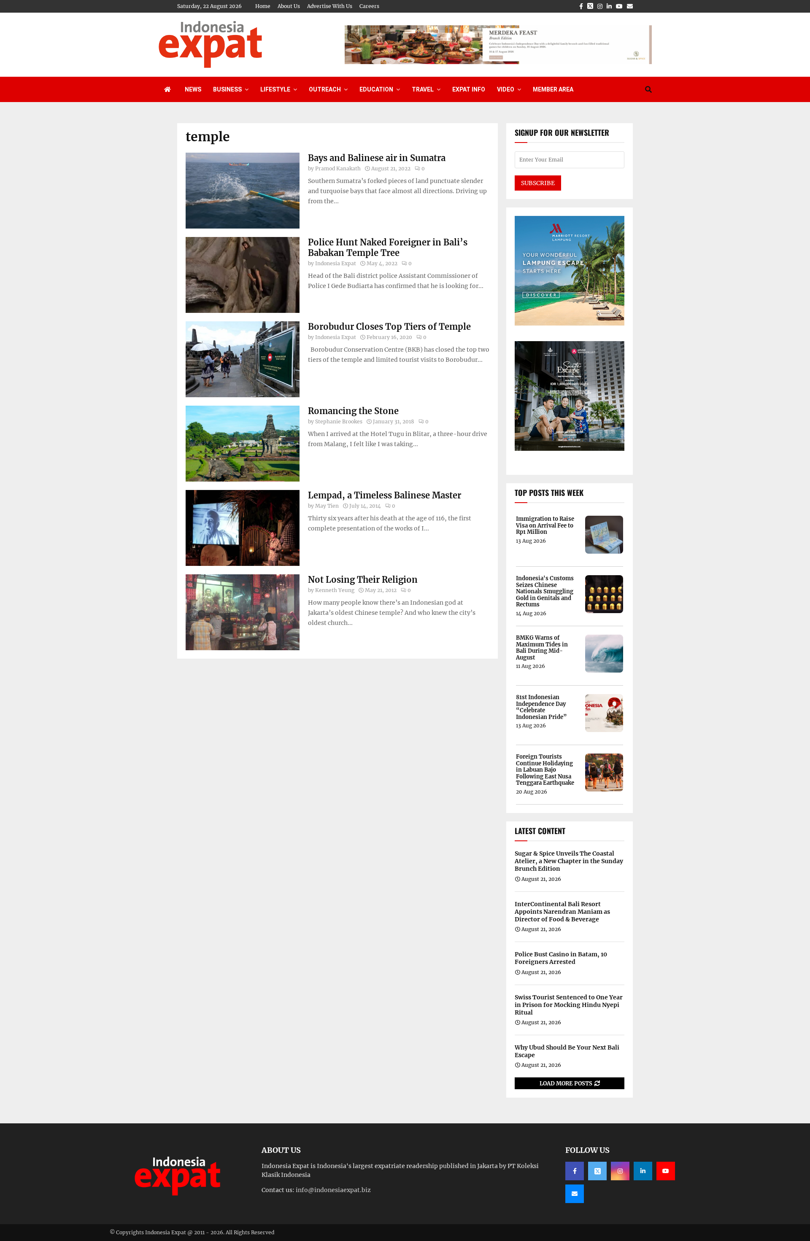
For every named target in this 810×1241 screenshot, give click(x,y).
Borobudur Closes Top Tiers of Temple (389, 326)
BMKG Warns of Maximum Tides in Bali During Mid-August (542, 648)
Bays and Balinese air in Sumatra (377, 158)
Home (262, 6)
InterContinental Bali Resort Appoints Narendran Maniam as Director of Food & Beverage (562, 911)
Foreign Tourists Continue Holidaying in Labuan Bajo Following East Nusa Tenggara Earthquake (545, 770)
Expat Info (468, 89)
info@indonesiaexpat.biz (333, 1190)
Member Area (553, 89)
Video (505, 89)
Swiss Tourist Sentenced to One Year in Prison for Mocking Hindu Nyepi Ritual (569, 1004)
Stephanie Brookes (338, 421)
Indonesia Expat (335, 263)
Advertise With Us (329, 6)
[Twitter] (597, 1171)
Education (376, 89)
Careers (369, 6)
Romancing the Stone (353, 411)
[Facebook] (574, 1171)
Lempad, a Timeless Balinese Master (384, 495)
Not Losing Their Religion (363, 579)
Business (227, 89)
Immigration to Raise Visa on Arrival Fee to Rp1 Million (545, 526)
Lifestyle (275, 89)
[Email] (574, 1193)
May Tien (327, 506)
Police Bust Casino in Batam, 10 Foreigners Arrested (561, 958)
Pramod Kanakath (338, 168)
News (193, 89)
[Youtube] (665, 1171)
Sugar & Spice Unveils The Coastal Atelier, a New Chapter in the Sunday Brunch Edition (569, 861)
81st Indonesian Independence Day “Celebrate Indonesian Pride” (541, 707)
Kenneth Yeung (334, 590)
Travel (423, 89)
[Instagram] (620, 1171)
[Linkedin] (643, 1171)
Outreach (325, 89)
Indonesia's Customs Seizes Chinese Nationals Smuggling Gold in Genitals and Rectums (545, 591)
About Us (289, 6)
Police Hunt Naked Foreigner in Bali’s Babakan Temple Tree (387, 247)
